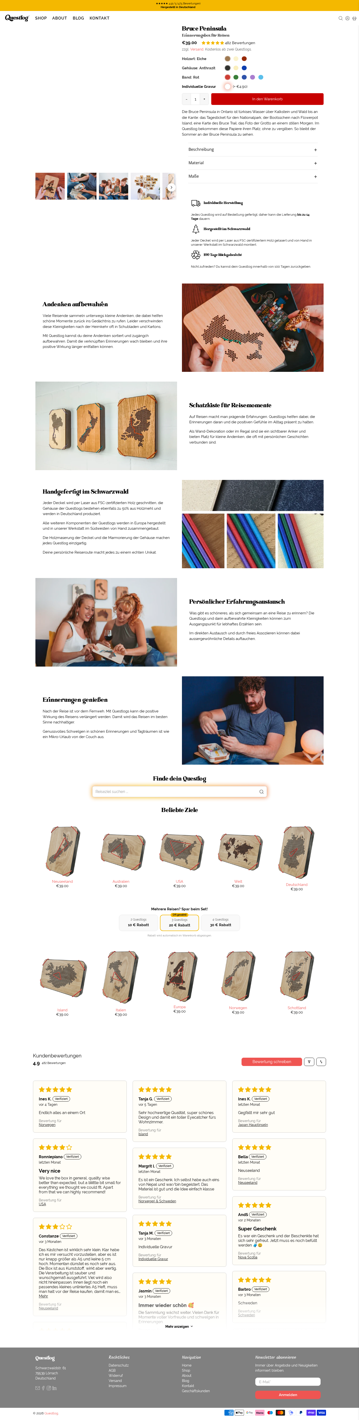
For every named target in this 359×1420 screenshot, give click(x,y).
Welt (238, 881)
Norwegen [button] (47, 1125)
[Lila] (252, 77)
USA (179, 881)
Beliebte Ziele (179, 810)
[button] (213, 43)
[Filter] (309, 1062)
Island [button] (143, 1134)
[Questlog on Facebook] (43, 1389)
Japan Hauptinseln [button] (253, 1125)
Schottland (297, 1008)
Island (62, 1010)
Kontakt (100, 18)
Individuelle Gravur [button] (153, 1259)
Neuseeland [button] (247, 1183)
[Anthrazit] (228, 68)
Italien (121, 1010)
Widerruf (116, 1376)
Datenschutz (119, 1365)
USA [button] (42, 1204)
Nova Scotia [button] (247, 1257)
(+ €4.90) (240, 86)
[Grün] (236, 77)
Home (186, 1365)
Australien (121, 881)
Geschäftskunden (196, 1391)
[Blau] (244, 77)
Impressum (118, 1386)
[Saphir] (244, 68)
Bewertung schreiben (272, 1061)
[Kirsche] (244, 58)
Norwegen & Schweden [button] (157, 1201)
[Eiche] (228, 58)
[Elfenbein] (236, 68)
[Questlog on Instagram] (49, 1389)
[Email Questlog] (37, 1389)
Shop (41, 18)
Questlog (51, 1413)
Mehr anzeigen (177, 1326)
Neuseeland (62, 881)
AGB (112, 1370)
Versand (196, 49)
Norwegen (238, 1008)
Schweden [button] (246, 1315)
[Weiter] (171, 187)
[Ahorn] (236, 58)
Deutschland (296, 884)
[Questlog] (17, 18)
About (59, 18)
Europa (180, 1007)
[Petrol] (261, 77)
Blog (78, 18)
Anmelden (288, 1395)
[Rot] (228, 77)
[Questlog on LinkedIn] (54, 1389)
